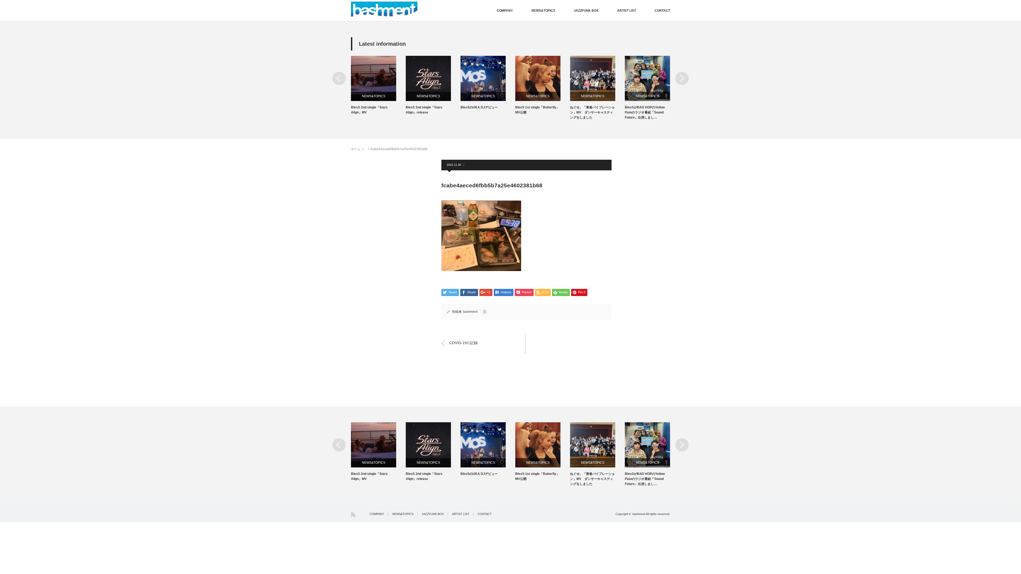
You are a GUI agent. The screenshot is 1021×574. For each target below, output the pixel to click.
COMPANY (505, 10)
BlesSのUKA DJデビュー (479, 107)
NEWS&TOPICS (543, 10)
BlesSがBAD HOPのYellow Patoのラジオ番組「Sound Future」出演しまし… (645, 112)
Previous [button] (339, 78)
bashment (470, 312)
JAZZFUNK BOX (586, 10)
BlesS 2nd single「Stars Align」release (424, 109)
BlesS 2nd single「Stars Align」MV (369, 109)
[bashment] (384, 9)
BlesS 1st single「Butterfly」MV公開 (537, 109)
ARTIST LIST (626, 10)
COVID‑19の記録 (463, 343)
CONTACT (662, 10)
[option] (378, 85)
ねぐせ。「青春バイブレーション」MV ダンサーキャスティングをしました (592, 112)
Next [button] (682, 78)
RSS (353, 514)
